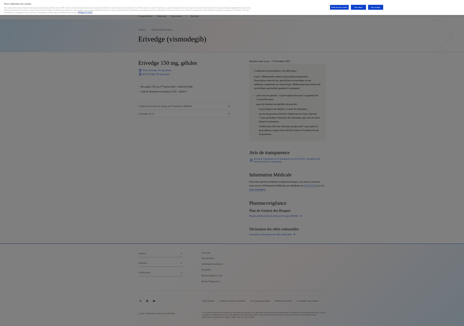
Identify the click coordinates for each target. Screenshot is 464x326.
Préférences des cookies (339, 7)
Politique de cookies (85, 12)
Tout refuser (358, 7)
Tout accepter (375, 7)
